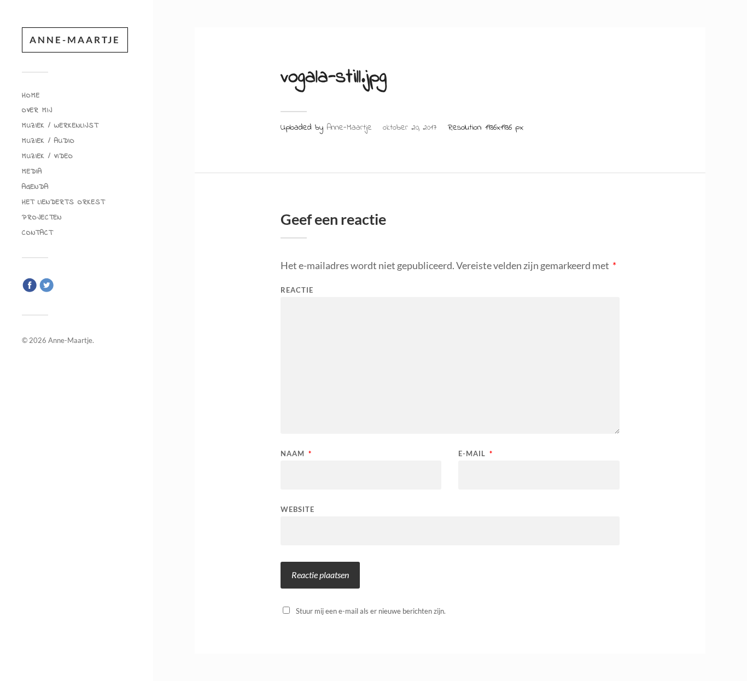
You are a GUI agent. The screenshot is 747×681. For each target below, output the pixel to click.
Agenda (35, 187)
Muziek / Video (47, 156)
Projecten (42, 218)
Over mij (37, 110)
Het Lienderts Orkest (63, 202)
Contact (37, 233)
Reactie (297, 290)
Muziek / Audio (48, 141)
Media (32, 172)
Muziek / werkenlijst (60, 126)
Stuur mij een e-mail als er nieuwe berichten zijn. (371, 611)
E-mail (475, 453)
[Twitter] (46, 290)
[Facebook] (29, 290)
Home (31, 96)
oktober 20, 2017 (410, 127)
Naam (296, 453)
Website (297, 509)
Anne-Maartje (75, 39)
